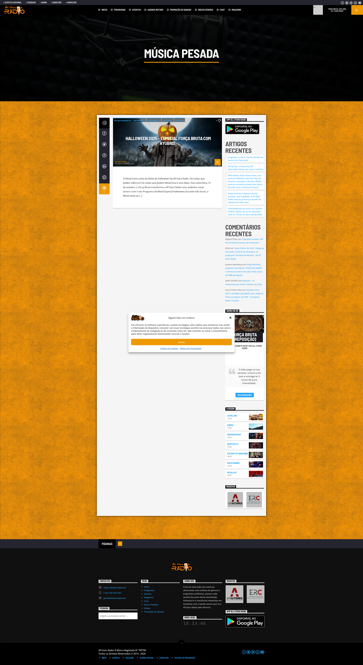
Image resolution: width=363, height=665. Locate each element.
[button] (230, 317)
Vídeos (147, 608)
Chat (222, 9)
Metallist (232, 472)
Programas (119, 9)
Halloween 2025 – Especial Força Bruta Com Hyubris (168, 141)
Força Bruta (153, 120)
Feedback (31, 2)
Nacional (168, 120)
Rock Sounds (233, 463)
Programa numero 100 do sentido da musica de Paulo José (245, 159)
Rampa (230, 425)
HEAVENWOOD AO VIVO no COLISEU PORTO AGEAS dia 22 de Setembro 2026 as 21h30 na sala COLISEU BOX (245, 211)
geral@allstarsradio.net (114, 598)
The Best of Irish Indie (237, 453)
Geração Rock (234, 434)
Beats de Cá (232, 444)
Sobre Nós (56, 2)
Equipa (44, 2)
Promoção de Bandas (180, 9)
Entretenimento (122, 120)
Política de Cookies (169, 348)
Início (104, 9)
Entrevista (139, 120)
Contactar (71, 2)
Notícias (179, 120)
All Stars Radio (121, 161)
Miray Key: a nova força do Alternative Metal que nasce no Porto (245, 168)
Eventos (136, 9)
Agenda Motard (155, 9)
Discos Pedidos (205, 9)
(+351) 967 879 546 (112, 593)
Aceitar (181, 342)
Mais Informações (245, 395)
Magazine (236, 9)
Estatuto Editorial (13, 2)
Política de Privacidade (190, 348)
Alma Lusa (232, 415)
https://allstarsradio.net (114, 587)
